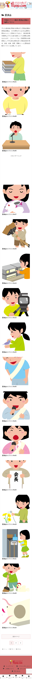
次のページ (16, 636)
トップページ (9, 666)
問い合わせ (16, 671)
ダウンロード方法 (24, 668)
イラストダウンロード (24, 666)
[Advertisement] (16, 167)
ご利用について (9, 668)
